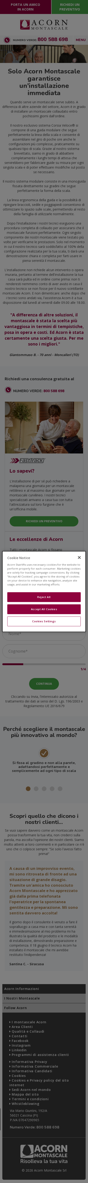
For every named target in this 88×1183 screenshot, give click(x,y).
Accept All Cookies (44, 609)
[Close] (79, 557)
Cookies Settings (44, 621)
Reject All (44, 597)
